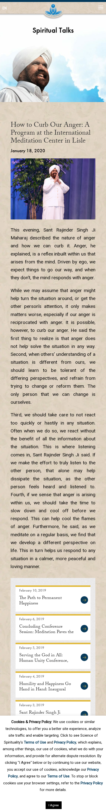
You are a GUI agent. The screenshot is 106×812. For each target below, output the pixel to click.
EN (4, 8)
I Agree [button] (54, 805)
